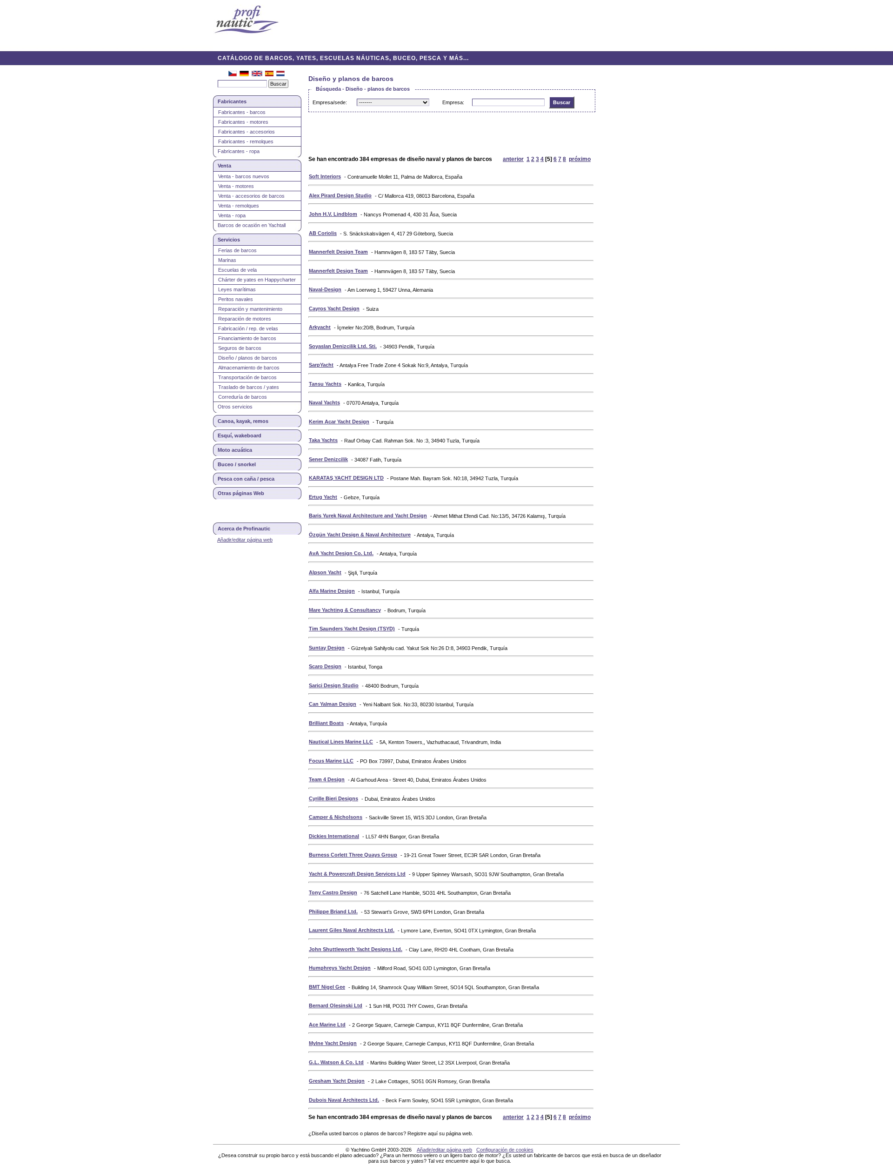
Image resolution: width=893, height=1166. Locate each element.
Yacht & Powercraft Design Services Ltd (357, 874)
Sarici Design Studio (334, 685)
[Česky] (232, 74)
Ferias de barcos (237, 250)
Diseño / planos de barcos (247, 358)
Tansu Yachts (325, 384)
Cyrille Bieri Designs (333, 798)
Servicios (229, 239)
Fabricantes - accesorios (246, 131)
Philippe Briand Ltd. (333, 911)
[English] (257, 74)
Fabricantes (232, 101)
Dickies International (334, 836)
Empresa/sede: (330, 102)
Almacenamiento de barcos (249, 367)
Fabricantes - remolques (245, 141)
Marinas (227, 260)
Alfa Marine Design (332, 591)
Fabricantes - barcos (242, 112)
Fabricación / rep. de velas (248, 328)
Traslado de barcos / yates (248, 387)
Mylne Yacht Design (333, 1043)
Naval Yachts (324, 402)
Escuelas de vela (237, 270)
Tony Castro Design (333, 892)
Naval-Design (325, 289)
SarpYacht (321, 365)
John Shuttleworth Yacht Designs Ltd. (355, 949)
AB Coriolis (323, 233)
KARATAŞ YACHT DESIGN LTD (346, 478)
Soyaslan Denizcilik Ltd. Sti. (343, 346)
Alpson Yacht (325, 572)
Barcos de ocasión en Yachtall (252, 225)
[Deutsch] (244, 74)
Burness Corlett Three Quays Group (353, 855)
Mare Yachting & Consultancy (345, 610)
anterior (513, 159)
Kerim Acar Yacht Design (339, 421)
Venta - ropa (232, 215)
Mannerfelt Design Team (338, 252)
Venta (224, 165)
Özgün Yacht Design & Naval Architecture (360, 534)
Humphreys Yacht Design (340, 968)
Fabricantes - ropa (239, 151)
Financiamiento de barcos (247, 338)
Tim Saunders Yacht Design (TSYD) (352, 628)
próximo (580, 159)
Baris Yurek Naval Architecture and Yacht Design (368, 515)
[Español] (269, 74)
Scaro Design (325, 666)
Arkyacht (320, 327)
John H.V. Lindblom (333, 214)
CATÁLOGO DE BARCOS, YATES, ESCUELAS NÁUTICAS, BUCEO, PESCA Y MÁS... (343, 58)
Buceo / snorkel (237, 464)
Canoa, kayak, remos (243, 421)
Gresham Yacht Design (337, 1081)
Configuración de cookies (504, 1150)
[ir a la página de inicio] (246, 20)
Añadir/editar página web (245, 540)
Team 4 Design (327, 779)
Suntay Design (327, 647)
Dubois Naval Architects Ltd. (344, 1100)
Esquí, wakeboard (239, 435)
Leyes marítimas (237, 289)
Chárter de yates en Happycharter (257, 279)
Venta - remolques (238, 205)
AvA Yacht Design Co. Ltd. (341, 553)
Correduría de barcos (242, 397)
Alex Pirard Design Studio (340, 195)
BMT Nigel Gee (327, 987)
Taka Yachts (323, 440)
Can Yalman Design (332, 704)
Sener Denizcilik (328, 459)
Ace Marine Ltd (327, 1024)
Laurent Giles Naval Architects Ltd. (351, 930)
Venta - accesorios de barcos (251, 196)
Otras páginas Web (241, 493)
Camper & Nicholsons (335, 817)
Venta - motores (236, 186)
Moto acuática (235, 450)
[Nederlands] (280, 74)
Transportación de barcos (247, 377)
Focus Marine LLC (331, 761)
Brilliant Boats (326, 723)
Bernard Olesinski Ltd (335, 1005)
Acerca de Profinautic (244, 528)
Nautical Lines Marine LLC (341, 741)
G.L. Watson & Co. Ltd (336, 1062)
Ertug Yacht (323, 497)
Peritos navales (235, 299)
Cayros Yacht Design (334, 308)
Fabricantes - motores (243, 122)
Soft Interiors (325, 176)
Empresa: (453, 102)
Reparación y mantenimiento (250, 309)
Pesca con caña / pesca (246, 479)
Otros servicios (235, 406)
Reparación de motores (244, 319)
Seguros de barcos (239, 348)
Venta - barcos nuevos (243, 176)
